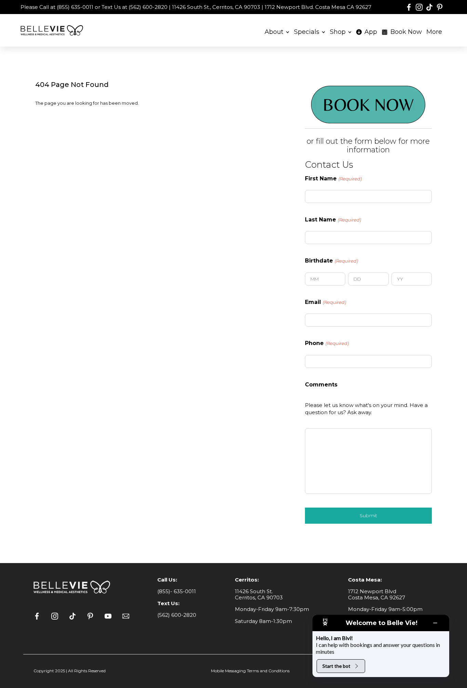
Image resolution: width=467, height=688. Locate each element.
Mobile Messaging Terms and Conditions (250, 670)
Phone (327, 343)
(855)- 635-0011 (176, 591)
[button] (277, 31)
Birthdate (331, 261)
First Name (333, 179)
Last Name (333, 220)
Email (325, 302)
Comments (321, 385)
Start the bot (336, 666)
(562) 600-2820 (176, 615)
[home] (53, 30)
